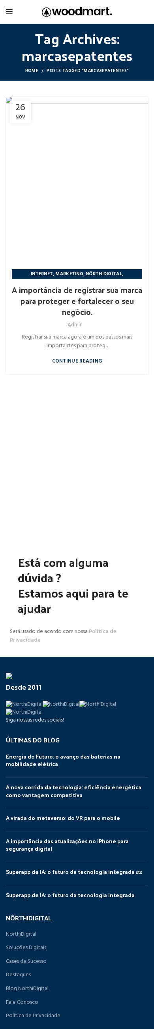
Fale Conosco (22, 1003)
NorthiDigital (21, 934)
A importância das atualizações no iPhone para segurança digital (67, 845)
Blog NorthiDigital (27, 989)
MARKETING (69, 274)
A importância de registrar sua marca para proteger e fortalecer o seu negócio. (77, 301)
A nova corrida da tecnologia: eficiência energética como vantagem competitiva (73, 791)
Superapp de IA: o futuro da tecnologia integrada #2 (74, 872)
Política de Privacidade (33, 1016)
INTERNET (42, 274)
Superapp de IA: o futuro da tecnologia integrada (70, 895)
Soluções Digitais (26, 948)
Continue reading (77, 361)
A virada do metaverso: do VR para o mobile (63, 818)
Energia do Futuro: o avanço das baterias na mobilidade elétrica (63, 760)
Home (31, 71)
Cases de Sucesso (26, 962)
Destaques (18, 975)
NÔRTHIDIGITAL (104, 274)
